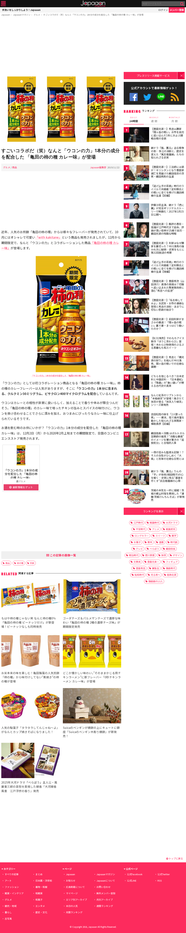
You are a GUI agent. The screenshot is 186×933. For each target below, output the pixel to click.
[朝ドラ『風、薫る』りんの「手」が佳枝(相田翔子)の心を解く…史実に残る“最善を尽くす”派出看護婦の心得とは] (136, 478)
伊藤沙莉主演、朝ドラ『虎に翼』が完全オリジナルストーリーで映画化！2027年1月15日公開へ (167, 209)
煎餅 (32, 563)
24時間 (133, 119)
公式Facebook (133, 97)
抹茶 (163, 555)
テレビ (139, 548)
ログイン (163, 10)
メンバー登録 (177, 10)
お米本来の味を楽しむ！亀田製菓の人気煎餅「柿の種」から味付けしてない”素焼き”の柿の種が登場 (30, 677)
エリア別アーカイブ (76, 899)
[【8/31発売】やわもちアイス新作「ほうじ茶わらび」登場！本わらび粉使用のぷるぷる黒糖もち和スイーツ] (136, 344)
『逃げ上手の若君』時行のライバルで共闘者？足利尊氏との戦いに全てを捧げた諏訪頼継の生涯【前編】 (167, 190)
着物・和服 (41, 887)
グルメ (37, 14)
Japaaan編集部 (98, 167)
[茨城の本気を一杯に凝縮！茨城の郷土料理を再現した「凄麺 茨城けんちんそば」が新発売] (136, 497)
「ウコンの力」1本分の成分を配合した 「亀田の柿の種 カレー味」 (61, 375)
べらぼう (154, 548)
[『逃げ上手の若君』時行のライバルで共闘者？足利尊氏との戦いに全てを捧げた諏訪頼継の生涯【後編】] (136, 268)
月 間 (174, 119)
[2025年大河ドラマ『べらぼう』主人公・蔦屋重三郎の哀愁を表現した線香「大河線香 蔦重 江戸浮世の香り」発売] (30, 761)
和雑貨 (39, 893)
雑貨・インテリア (14, 893)
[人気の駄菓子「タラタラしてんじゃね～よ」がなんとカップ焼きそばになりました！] (30, 706)
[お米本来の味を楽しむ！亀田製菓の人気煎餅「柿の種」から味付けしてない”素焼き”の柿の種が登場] (30, 651)
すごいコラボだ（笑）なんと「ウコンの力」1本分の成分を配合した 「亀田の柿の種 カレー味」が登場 (93, 14)
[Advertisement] (61, 46)
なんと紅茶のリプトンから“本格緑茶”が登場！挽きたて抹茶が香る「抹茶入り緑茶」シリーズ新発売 (167, 400)
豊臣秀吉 (140, 568)
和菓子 (39, 899)
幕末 (149, 542)
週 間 (154, 119)
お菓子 (137, 542)
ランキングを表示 (153, 511)
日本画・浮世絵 (43, 880)
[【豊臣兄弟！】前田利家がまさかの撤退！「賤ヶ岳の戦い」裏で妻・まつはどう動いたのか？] (136, 325)
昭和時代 (139, 574)
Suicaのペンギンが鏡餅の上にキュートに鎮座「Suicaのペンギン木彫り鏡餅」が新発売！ (91, 732)
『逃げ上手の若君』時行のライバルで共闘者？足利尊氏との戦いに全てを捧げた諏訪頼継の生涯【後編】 (167, 267)
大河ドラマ (172, 522)
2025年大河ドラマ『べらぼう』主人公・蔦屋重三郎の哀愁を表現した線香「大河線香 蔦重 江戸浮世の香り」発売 (30, 786)
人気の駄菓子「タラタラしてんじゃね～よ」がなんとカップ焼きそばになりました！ (30, 730)
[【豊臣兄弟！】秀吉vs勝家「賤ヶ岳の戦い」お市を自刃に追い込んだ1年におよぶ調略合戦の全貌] (136, 135)
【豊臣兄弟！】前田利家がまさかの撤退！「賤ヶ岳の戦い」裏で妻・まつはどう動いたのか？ (167, 324)
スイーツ (160, 535)
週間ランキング (104, 906)
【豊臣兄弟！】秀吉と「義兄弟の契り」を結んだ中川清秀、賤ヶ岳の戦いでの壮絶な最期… (167, 362)
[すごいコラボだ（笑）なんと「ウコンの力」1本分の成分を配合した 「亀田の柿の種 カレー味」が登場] (61, 110)
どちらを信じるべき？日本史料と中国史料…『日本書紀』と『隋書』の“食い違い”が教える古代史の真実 (167, 381)
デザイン (177, 555)
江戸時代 (138, 522)
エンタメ (40, 906)
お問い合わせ (103, 887)
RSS (174, 97)
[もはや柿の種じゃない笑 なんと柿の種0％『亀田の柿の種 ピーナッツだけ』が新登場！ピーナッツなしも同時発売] (30, 597)
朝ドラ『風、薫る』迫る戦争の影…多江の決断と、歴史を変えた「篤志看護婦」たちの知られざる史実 (167, 152)
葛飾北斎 (171, 574)
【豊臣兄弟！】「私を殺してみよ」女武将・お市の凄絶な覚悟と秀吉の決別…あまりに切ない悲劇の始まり (167, 305)
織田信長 (170, 548)
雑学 (174, 535)
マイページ (72, 893)
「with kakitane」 (48, 237)
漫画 (161, 542)
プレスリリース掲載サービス (153, 75)
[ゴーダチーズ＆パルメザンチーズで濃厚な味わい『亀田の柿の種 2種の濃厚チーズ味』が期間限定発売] (92, 597)
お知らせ (70, 880)
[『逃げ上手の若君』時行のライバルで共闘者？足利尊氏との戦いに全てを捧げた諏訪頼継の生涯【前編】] (136, 192)
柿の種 (20, 563)
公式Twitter (147, 97)
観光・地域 (11, 906)
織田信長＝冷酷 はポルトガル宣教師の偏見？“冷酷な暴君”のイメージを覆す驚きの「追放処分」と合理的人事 (168, 438)
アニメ (155, 529)
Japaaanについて (105, 880)
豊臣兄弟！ (153, 561)
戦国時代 (154, 522)
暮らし (8, 912)
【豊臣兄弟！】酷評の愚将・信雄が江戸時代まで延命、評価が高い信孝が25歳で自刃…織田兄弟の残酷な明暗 (168, 229)
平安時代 (140, 529)
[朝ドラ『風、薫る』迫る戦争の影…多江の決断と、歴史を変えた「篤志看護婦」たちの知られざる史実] (136, 154)
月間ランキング (74, 912)
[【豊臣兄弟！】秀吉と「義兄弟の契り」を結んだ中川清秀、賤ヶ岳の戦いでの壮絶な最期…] (136, 363)
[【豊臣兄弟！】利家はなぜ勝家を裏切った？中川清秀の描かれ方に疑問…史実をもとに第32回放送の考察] (136, 249)
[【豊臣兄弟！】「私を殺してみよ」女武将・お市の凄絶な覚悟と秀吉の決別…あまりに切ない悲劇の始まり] (136, 306)
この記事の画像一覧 (62, 555)
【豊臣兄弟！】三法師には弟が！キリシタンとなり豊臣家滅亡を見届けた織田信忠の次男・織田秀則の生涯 (167, 171)
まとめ (39, 874)
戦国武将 (170, 529)
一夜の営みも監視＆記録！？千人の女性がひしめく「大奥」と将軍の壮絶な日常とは (167, 455)
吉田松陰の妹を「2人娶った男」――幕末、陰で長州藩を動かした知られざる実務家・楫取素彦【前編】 (167, 419)
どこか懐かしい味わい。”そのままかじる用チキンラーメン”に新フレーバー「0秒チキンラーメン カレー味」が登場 (92, 677)
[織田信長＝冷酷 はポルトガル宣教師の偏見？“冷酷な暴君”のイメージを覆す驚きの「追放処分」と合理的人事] (136, 440)
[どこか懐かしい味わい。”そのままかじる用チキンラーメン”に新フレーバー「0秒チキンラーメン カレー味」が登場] (92, 651)
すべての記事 (12, 874)
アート (8, 880)
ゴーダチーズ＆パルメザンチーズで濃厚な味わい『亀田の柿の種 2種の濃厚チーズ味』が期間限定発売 (92, 622)
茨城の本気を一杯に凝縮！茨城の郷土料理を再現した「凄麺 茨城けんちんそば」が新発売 (168, 495)
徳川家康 (150, 555)
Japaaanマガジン (22, 14)
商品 (14, 167)
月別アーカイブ (104, 899)
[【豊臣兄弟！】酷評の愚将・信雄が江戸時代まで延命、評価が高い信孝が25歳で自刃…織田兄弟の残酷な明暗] (136, 230)
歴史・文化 (41, 912)
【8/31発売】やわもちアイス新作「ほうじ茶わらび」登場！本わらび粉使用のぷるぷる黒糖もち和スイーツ (167, 343)
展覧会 (155, 568)
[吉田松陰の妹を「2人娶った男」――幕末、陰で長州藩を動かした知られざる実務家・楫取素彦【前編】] (136, 421)
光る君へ (155, 574)
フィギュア (172, 561)
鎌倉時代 (170, 568)
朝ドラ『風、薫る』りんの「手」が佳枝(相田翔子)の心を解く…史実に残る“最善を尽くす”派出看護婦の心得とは (167, 477)
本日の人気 (72, 906)
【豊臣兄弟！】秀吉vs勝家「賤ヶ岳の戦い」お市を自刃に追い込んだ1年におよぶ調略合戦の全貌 (167, 133)
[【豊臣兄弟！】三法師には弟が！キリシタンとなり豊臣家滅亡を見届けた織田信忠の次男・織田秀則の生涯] (136, 173)
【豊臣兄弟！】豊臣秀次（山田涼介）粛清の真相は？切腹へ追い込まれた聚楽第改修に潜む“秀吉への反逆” (167, 286)
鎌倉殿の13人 (155, 581)
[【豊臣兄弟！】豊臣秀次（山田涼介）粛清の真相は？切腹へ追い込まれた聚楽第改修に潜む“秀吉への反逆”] (136, 287)
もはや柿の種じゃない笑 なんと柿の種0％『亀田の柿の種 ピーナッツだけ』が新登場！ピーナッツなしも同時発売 (28, 622)
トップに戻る (175, 858)
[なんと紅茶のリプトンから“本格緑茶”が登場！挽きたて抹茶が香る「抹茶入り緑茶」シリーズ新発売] (136, 401)
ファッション (12, 887)
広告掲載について (75, 887)
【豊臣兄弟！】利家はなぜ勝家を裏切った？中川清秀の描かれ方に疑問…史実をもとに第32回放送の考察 (167, 248)
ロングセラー (142, 535)
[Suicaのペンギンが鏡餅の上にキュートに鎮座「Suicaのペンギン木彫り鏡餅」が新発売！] (92, 706)
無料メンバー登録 (105, 893)
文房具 (137, 561)
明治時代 (133, 555)
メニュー (3, 3)
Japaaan (93, 4)
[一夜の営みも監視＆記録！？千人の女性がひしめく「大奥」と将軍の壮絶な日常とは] (136, 459)
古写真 (8, 918)
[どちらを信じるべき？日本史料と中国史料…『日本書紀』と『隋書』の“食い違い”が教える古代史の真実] (136, 382)
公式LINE (161, 97)
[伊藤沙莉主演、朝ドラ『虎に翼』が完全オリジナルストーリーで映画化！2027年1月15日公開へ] (136, 211)
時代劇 (173, 542)
